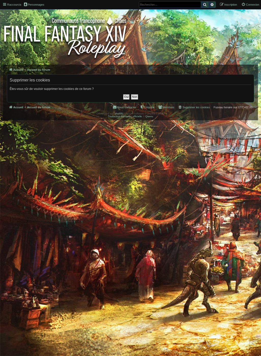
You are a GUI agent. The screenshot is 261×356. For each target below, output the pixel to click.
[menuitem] (250, 5)
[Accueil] (65, 36)
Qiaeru (149, 116)
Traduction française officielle (125, 116)
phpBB (119, 113)
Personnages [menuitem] (36, 4)
